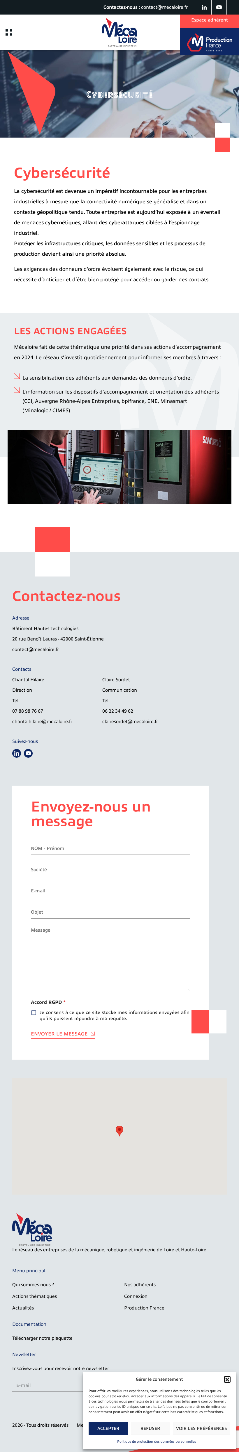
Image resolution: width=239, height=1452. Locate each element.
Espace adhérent (209, 20)
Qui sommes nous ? (33, 1284)
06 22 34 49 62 (117, 711)
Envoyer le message (59, 1034)
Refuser (150, 1428)
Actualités (23, 1308)
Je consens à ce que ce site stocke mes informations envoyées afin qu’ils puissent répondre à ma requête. (114, 1015)
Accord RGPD (48, 1002)
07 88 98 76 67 (27, 711)
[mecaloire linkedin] (204, 7)
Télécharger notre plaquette (42, 1338)
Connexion (135, 1296)
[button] (227, 1379)
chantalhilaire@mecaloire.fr (42, 721)
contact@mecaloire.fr (164, 7)
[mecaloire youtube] (219, 7)
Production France (144, 1308)
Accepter (108, 1428)
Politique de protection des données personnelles (156, 1441)
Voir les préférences (201, 1428)
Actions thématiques (34, 1296)
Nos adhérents (140, 1284)
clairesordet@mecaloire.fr (130, 721)
